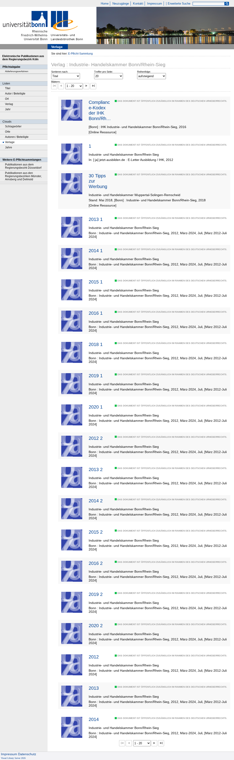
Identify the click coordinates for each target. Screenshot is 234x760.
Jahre (8, 147)
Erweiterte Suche (179, 3)
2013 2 (96, 469)
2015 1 (96, 281)
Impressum (154, 3)
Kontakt (138, 3)
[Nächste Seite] (86, 86)
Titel (7, 88)
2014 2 (96, 500)
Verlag (9, 104)
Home (105, 3)
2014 (94, 719)
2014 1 (96, 250)
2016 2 (96, 563)
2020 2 (96, 625)
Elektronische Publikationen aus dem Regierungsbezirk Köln (23, 58)
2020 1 (96, 406)
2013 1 (96, 219)
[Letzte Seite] (93, 86)
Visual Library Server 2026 (13, 758)
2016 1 (96, 313)
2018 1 (96, 344)
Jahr (8, 109)
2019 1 (96, 375)
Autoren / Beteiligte (17, 137)
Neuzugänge (120, 3)
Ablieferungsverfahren (16, 71)
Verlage (10, 142)
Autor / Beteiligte (15, 93)
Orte (7, 131)
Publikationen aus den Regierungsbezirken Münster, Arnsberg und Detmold (23, 176)
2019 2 (96, 594)
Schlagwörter (13, 126)
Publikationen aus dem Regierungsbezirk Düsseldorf (23, 166)
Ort (7, 98)
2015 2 (96, 532)
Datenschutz (27, 754)
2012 (94, 656)
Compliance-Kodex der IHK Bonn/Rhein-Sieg (99, 110)
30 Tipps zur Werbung (98, 181)
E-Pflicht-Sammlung (80, 53)
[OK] (226, 3)
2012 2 (96, 438)
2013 (94, 688)
